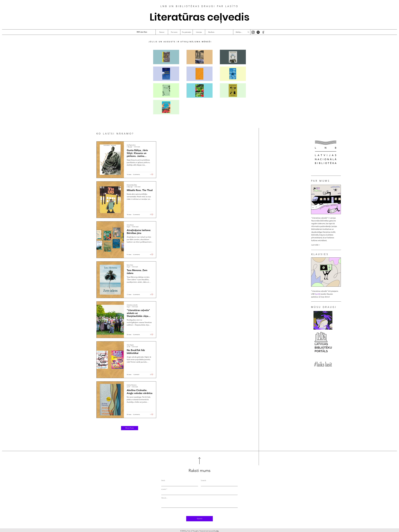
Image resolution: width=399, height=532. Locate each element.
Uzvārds (203, 480)
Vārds (163, 480)
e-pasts (163, 489)
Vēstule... (164, 498)
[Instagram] (253, 32)
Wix (217, 531)
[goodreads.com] (263, 32)
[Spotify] (258, 32)
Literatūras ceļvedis (199, 17)
